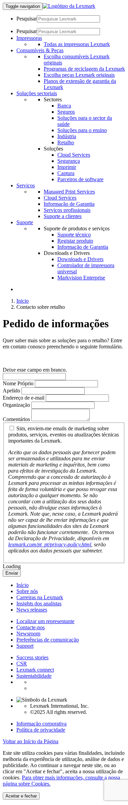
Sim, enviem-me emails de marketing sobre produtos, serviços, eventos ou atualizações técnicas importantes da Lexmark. (63, 435)
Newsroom (28, 633)
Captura (65, 173)
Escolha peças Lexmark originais (79, 75)
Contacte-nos (30, 627)
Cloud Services (73, 155)
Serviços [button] (25, 185)
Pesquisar (26, 18)
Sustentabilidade (34, 676)
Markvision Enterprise (81, 278)
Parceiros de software (80, 179)
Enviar (11, 573)
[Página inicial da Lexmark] (69, 6)
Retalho (65, 142)
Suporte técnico (74, 235)
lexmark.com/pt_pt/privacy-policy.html (49, 544)
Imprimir (66, 167)
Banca (64, 106)
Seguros (66, 112)
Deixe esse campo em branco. (35, 370)
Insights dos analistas (38, 603)
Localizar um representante (45, 621)
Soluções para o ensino (82, 130)
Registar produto (75, 241)
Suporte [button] (24, 222)
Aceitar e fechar (21, 796)
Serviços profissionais (67, 210)
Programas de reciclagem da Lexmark (84, 69)
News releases (31, 610)
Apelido (11, 390)
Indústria (66, 136)
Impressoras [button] (29, 38)
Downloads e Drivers (80, 259)
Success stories (32, 657)
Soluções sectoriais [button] (36, 93)
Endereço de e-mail (23, 398)
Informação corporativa (41, 724)
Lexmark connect (35, 670)
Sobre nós (27, 591)
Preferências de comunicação (47, 640)
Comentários (16, 419)
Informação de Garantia (69, 204)
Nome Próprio (18, 383)
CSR (21, 663)
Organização (16, 405)
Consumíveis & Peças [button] (39, 50)
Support (24, 646)
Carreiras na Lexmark (39, 597)
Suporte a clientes (63, 216)
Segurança (68, 161)
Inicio (22, 301)
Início (22, 585)
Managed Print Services (69, 192)
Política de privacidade (40, 730)
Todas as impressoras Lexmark (77, 44)
